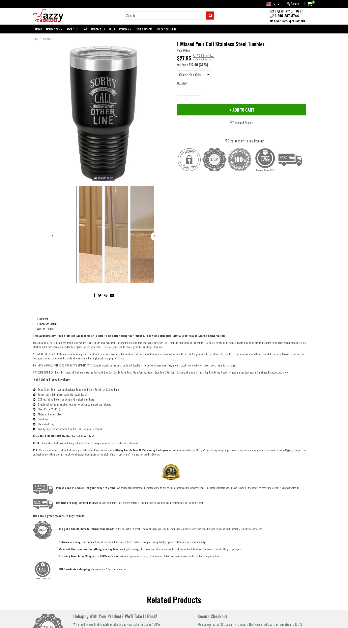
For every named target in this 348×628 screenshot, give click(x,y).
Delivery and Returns (47, 324)
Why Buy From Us (45, 328)
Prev (52, 236)
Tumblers (46, 39)
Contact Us (98, 29)
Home (38, 29)
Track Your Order (167, 29)
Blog (84, 29)
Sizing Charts (144, 29)
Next (155, 236)
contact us (93, 542)
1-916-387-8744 (286, 15)
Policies (124, 29)
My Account (293, 3)
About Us (72, 29)
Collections (53, 29)
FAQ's (112, 29)
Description (42, 319)
